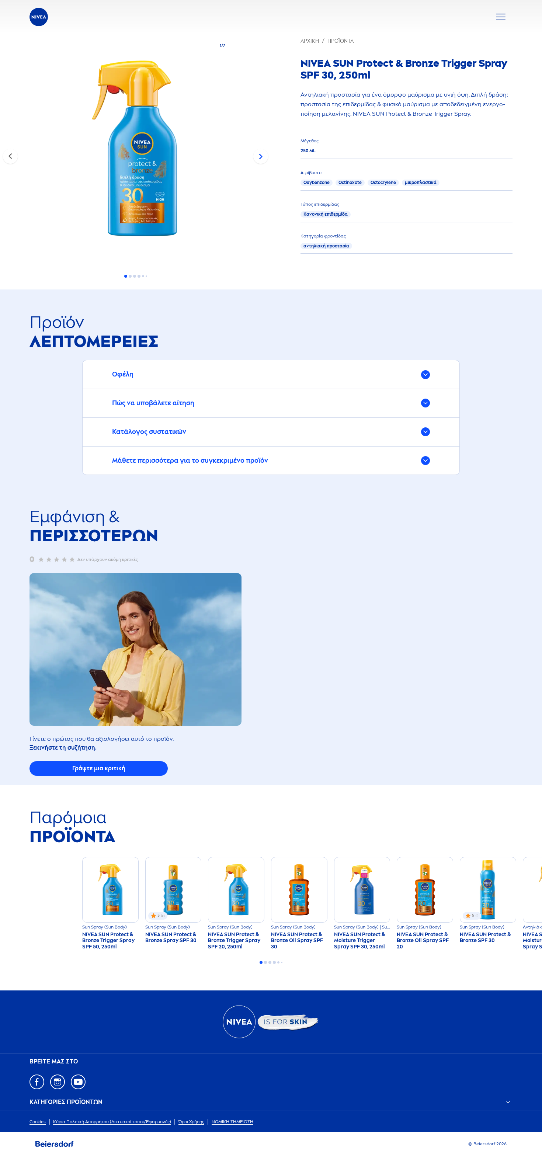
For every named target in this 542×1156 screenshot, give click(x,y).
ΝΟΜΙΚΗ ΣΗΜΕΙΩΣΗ (232, 1121)
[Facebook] (36, 1082)
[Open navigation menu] (501, 17)
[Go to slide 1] (125, 276)
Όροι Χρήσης (191, 1121)
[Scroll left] (10, 156)
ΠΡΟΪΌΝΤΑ (340, 41)
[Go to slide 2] (130, 276)
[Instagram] (57, 1082)
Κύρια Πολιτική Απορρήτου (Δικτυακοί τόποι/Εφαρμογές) (112, 1121)
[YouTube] (78, 1082)
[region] (135, 150)
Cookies (37, 1121)
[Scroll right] (260, 156)
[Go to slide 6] (146, 276)
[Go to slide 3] (134, 276)
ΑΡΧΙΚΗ (309, 41)
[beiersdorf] (54, 1144)
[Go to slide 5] (143, 276)
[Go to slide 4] (139, 276)
